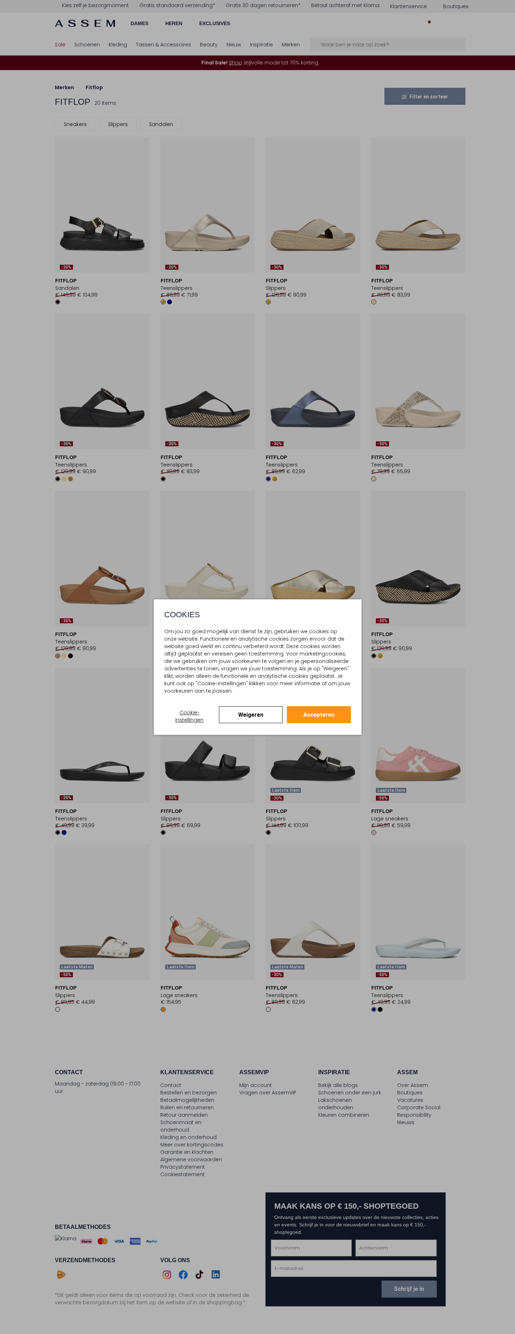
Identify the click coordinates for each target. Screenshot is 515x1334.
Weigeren (250, 714)
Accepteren (318, 714)
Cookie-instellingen (189, 716)
